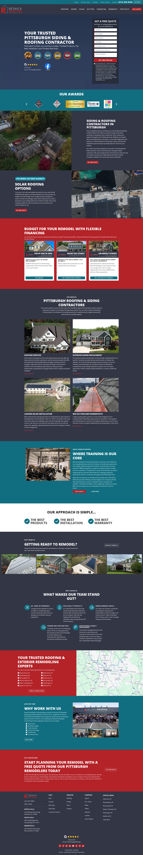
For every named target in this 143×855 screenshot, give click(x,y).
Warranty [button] (113, 9)
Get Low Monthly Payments (104, 278)
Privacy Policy (108, 77)
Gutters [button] (90, 9)
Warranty (52, 805)
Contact (51, 802)
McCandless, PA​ (24, 678)
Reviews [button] (95, 2)
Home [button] (70, 2)
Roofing (69, 798)
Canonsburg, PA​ (24, 675)
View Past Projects (111, 545)
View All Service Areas (37, 691)
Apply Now (28, 739)
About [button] (76, 2)
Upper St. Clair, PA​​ (25, 685)
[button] (26, 104)
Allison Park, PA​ (24, 673)
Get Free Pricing (105, 60)
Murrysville (29, 826)
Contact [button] (114, 2)
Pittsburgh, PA (47, 683)
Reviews (87, 812)
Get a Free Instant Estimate (71, 278)
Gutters (69, 809)
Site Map (75, 850)
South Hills (29, 817)
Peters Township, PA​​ (26, 683)
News (86, 805)
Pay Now (137, 2)
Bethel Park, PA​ (48, 673)
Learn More (95, 491)
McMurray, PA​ (47, 678)
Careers (87, 815)
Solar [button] (81, 9)
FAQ (50, 798)
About (87, 798)
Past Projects (89, 819)
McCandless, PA (108, 802)
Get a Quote (137, 9)
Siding (69, 802)
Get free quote (92, 162)
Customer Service (54, 812)
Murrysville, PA (48, 680)
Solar (68, 805)
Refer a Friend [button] (105, 2)
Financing (52, 809)
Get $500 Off (39, 278)
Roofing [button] (65, 9)
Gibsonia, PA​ (47, 675)
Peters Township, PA (109, 809)
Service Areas (108, 795)
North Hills (29, 809)
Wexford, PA (47, 685)
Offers (87, 809)
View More (106, 820)
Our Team (88, 802)
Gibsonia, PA (107, 799)
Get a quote (79, 491)
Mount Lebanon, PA (25, 680)
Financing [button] (101, 9)
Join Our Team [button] (85, 2)
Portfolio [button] (124, 9)
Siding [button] (74, 9)
